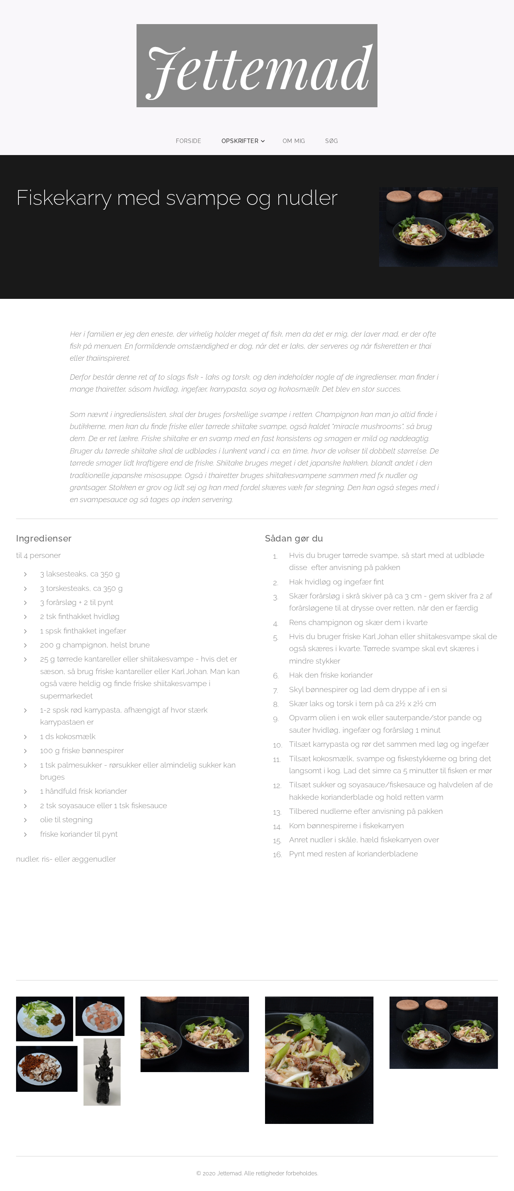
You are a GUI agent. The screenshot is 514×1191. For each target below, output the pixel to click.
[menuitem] (194, 141)
